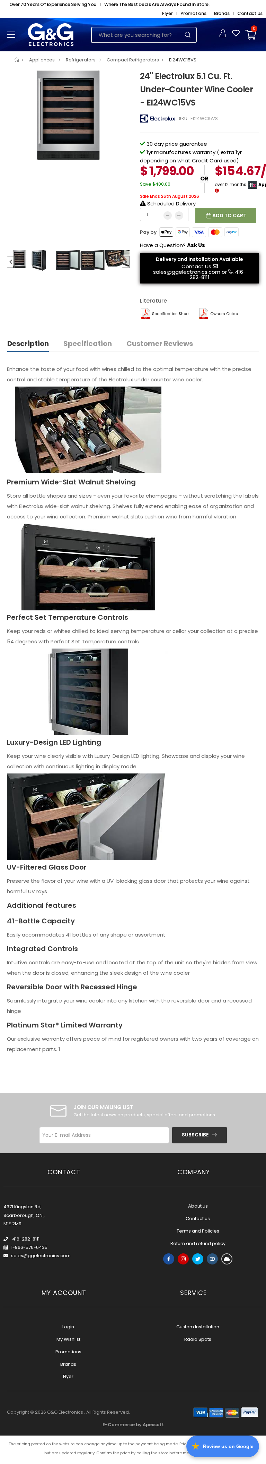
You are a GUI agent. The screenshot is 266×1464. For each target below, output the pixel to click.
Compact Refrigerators (133, 60)
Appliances (42, 60)
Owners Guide (224, 313)
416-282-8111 (25, 1239)
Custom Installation (197, 1326)
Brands (221, 13)
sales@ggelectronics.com (186, 272)
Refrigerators (81, 60)
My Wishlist (68, 1339)
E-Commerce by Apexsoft (133, 1424)
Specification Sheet (171, 313)
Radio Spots (197, 1339)
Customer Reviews (159, 343)
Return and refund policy (197, 1243)
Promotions (193, 13)
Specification (87, 343)
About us (198, 1206)
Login (68, 1326)
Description (28, 343)
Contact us (198, 1218)
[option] (68, 115)
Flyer (167, 13)
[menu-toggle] (11, 35)
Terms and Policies (198, 1231)
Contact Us (250, 13)
